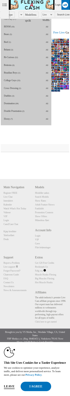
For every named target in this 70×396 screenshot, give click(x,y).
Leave (9, 386)
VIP (5, 216)
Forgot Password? (12, 270)
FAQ (6, 278)
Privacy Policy (33, 374)
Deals (6, 239)
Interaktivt (8, 200)
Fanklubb (39, 208)
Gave (37, 243)
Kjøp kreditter (10, 231)
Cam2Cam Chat (11, 224)
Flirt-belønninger (43, 247)
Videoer (7, 212)
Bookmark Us (41, 266)
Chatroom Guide (11, 274)
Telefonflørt (9, 235)
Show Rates (40, 200)
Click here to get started (46, 321)
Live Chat (8, 196)
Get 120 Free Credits (44, 263)
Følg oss (39, 270)
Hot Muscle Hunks (44, 282)
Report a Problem (12, 263)
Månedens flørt (42, 220)
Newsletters (9, 286)
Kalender (8, 204)
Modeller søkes (42, 193)
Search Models (42, 196)
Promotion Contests (44, 212)
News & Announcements (15, 290)
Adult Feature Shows (45, 204)
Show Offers (41, 216)
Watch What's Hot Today (15, 208)
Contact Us (9, 282)
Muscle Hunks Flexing (45, 274)
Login (58, 4)
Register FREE (10, 193)
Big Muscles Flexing (44, 278)
